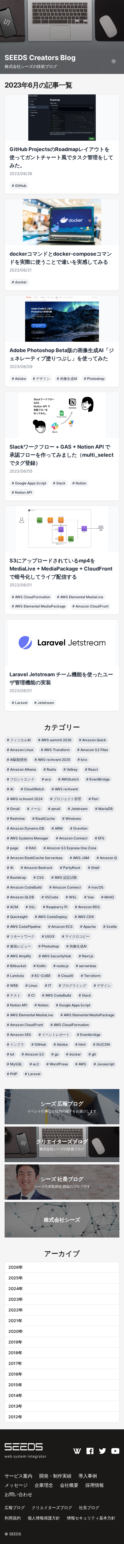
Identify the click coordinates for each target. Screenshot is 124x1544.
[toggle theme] (113, 61)
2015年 (15, 1384)
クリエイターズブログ (52, 1507)
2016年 (15, 1374)
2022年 (15, 1309)
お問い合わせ (18, 1494)
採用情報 (94, 1485)
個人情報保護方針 (44, 1517)
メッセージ (16, 1485)
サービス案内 (18, 1476)
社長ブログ (89, 1507)
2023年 (15, 1299)
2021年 (15, 1320)
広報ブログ (15, 1507)
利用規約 (13, 1517)
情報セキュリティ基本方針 (91, 1517)
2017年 (15, 1363)
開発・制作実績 (55, 1476)
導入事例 (87, 1476)
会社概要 (69, 1485)
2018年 (15, 1352)
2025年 (15, 1277)
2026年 (15, 1267)
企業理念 (44, 1485)
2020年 (15, 1331)
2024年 (15, 1288)
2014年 (15, 1395)
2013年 (15, 1406)
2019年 (15, 1341)
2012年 (15, 1416)
